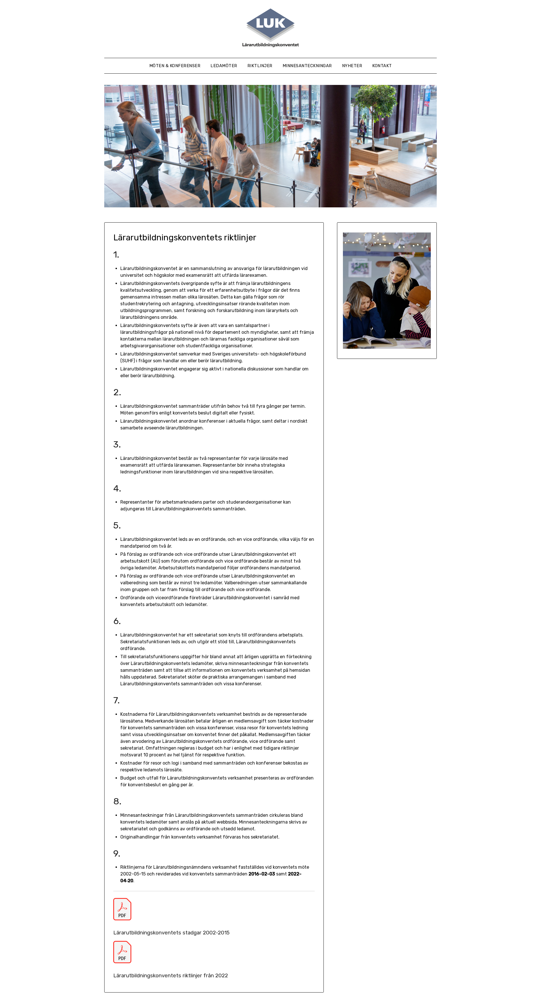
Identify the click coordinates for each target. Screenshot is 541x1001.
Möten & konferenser (175, 65)
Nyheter (352, 65)
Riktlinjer (259, 65)
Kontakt (382, 65)
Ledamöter (223, 65)
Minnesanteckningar (307, 65)
